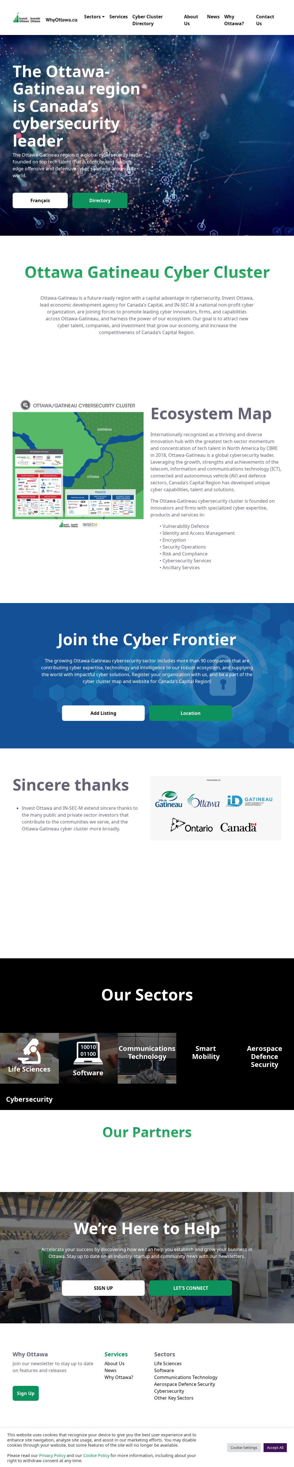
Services (118, 16)
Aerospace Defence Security (184, 1384)
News (213, 16)
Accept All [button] (275, 1447)
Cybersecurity (169, 1391)
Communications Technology (185, 1377)
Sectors (92, 16)
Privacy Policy (52, 1455)
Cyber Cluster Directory (147, 20)
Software (164, 1370)
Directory (100, 200)
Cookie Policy (96, 1455)
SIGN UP (103, 1288)
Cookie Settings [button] (244, 1447)
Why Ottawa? (234, 20)
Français (40, 200)
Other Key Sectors (174, 1398)
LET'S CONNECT (190, 1288)
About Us (191, 20)
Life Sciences (168, 1363)
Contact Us (265, 20)
